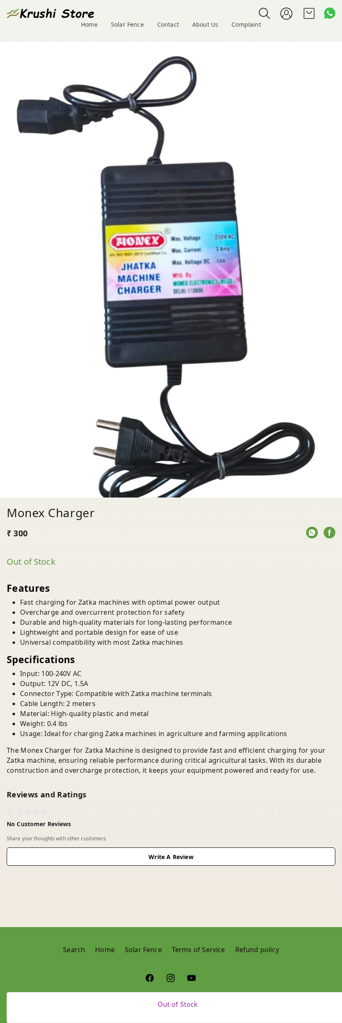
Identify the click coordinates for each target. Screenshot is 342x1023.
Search (74, 949)
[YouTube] (191, 978)
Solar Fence (127, 24)
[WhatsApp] (312, 532)
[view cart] (309, 13)
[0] (309, 13)
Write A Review (170, 857)
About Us (205, 24)
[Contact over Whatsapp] (329, 13)
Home (89, 24)
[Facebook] (329, 532)
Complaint (246, 24)
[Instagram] (171, 978)
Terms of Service (198, 949)
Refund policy (257, 949)
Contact (168, 24)
